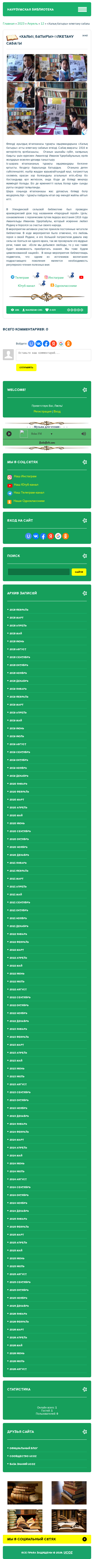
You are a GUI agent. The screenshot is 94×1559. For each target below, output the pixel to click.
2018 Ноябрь (18, 673)
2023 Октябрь (19, 1100)
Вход (57, 411)
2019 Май (16, 720)
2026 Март (17, 1329)
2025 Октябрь (19, 1290)
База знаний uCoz (22, 1464)
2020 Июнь (17, 823)
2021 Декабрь (19, 926)
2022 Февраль (19, 942)
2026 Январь (18, 1314)
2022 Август (18, 989)
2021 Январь (18, 863)
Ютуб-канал (26, 285)
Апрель (32, 23)
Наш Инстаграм (25, 476)
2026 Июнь (17, 1353)
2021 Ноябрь (18, 918)
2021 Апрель (18, 886)
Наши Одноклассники (29, 501)
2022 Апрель (18, 958)
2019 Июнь (17, 728)
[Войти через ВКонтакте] (38, 343)
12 (42, 23)
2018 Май (16, 633)
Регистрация (43, 411)
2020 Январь (18, 784)
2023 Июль (17, 1076)
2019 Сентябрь (20, 752)
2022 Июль (17, 981)
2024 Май (16, 1155)
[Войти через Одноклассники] (68, 343)
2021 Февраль (19, 871)
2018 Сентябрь (20, 657)
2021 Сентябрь (20, 902)
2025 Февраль (19, 1227)
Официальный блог (24, 1448)
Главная (9, 23)
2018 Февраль (19, 610)
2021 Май (16, 894)
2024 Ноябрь (18, 1203)
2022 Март (17, 950)
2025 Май (16, 1250)
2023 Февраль (19, 1037)
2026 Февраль (19, 1321)
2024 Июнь (17, 1163)
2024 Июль (17, 1171)
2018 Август (18, 649)
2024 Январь (18, 1124)
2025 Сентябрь (20, 1282)
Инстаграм (56, 277)
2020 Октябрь (19, 839)
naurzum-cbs (34, 310)
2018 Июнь (17, 641)
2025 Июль (17, 1266)
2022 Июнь (17, 973)
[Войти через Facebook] (46, 343)
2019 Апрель (18, 712)
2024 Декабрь (19, 1211)
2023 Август (18, 1084)
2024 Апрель (18, 1147)
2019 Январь (18, 689)
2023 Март (17, 1045)
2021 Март (16, 878)
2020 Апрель (18, 807)
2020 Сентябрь (20, 831)
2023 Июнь (17, 1068)
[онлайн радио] (47, 443)
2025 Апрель (18, 1242)
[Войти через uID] (31, 343)
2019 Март (16, 704)
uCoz (68, 1552)
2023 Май (16, 1060)
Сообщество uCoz (23, 1456)
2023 (20, 23)
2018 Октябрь (19, 665)
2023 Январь (18, 1029)
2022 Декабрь (19, 1021)
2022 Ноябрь (18, 1013)
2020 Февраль (19, 791)
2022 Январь (18, 934)
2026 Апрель (18, 1337)
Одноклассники (66, 285)
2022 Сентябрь (20, 997)
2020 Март (17, 799)
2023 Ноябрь (18, 1108)
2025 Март (17, 1234)
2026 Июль (17, 1361)
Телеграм (22, 277)
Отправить (26, 367)
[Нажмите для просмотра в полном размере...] (47, 134)
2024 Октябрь (19, 1195)
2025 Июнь (17, 1258)
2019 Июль (17, 736)
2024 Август (18, 1179)
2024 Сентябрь (20, 1187)
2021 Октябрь (19, 910)
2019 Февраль (19, 697)
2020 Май (16, 815)
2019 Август (18, 744)
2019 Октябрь (19, 760)
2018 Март (16, 617)
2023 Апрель (18, 1052)
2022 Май (16, 965)
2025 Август (18, 1274)
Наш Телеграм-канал (29, 492)
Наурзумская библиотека (30, 9)
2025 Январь (18, 1219)
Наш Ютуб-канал (26, 484)
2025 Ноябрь (18, 1298)
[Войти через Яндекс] (53, 343)
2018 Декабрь (19, 681)
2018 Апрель (18, 625)
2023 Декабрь (19, 1116)
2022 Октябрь (19, 1005)
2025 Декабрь (19, 1306)
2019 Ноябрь (18, 768)
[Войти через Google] (61, 343)
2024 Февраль (19, 1132)
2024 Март (17, 1140)
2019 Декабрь (19, 776)
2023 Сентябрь (20, 1092)
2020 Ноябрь (19, 847)
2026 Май (16, 1345)
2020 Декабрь (19, 855)
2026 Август (18, 1369)
